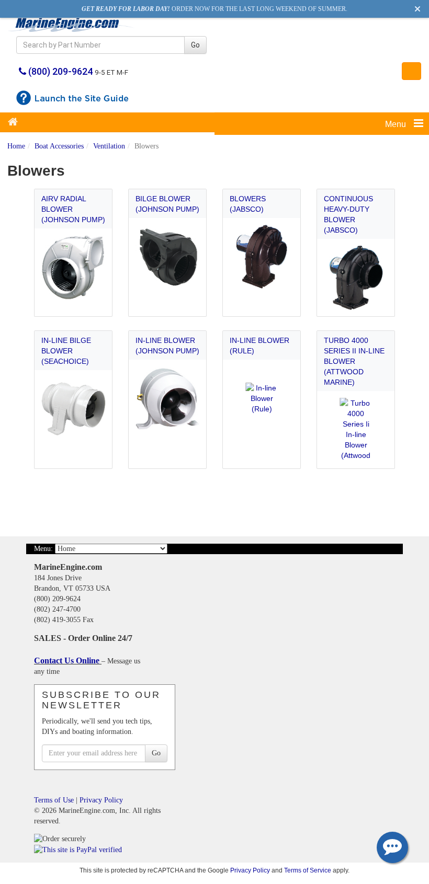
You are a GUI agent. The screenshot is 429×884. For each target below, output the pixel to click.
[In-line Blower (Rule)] (262, 398)
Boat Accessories (59, 146)
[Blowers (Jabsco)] (262, 257)
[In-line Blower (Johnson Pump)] (168, 398)
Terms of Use (54, 800)
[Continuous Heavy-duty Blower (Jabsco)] (356, 278)
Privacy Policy (101, 800)
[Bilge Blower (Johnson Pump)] (168, 257)
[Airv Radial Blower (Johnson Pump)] (73, 267)
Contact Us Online (67, 660)
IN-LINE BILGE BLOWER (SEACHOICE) (66, 350)
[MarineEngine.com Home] (71, 24)
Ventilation (109, 146)
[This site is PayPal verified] (80, 849)
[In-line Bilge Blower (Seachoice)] (73, 409)
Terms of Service (307, 870)
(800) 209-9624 (60, 71)
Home (16, 146)
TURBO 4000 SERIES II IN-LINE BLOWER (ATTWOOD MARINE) (354, 361)
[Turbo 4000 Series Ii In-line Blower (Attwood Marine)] (356, 430)
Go (195, 45)
